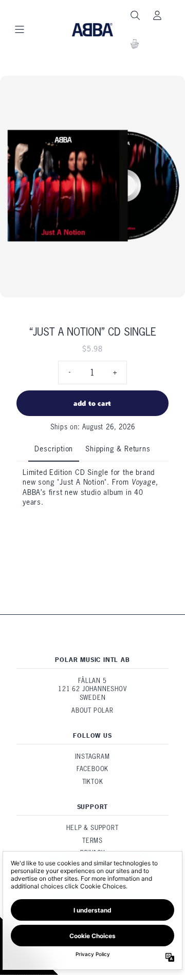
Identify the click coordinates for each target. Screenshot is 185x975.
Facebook (92, 769)
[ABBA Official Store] (92, 29)
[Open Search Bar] (135, 15)
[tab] (53, 450)
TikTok (92, 781)
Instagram (92, 756)
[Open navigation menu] (19, 29)
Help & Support (92, 828)
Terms (92, 840)
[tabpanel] (92, 497)
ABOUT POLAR (92, 710)
